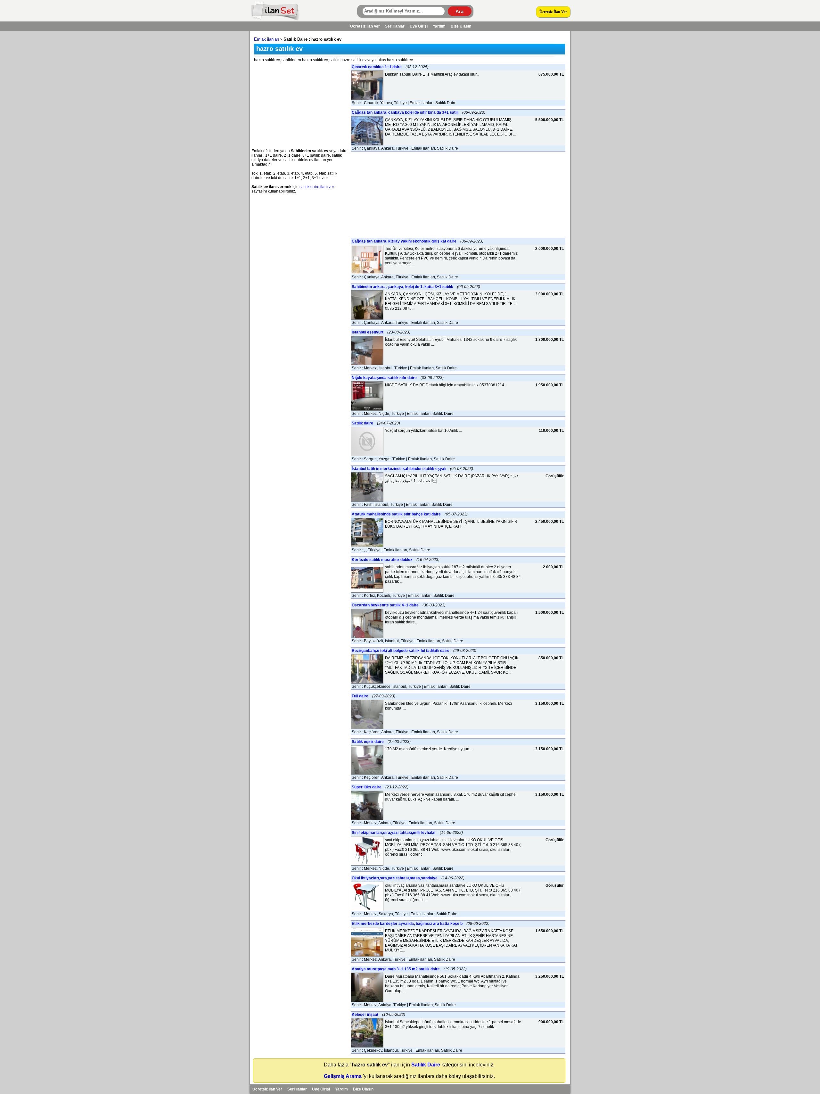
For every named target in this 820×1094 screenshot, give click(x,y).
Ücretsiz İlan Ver (553, 12)
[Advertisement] (299, 104)
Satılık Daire (425, 1064)
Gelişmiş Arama (343, 1076)
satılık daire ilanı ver (316, 187)
